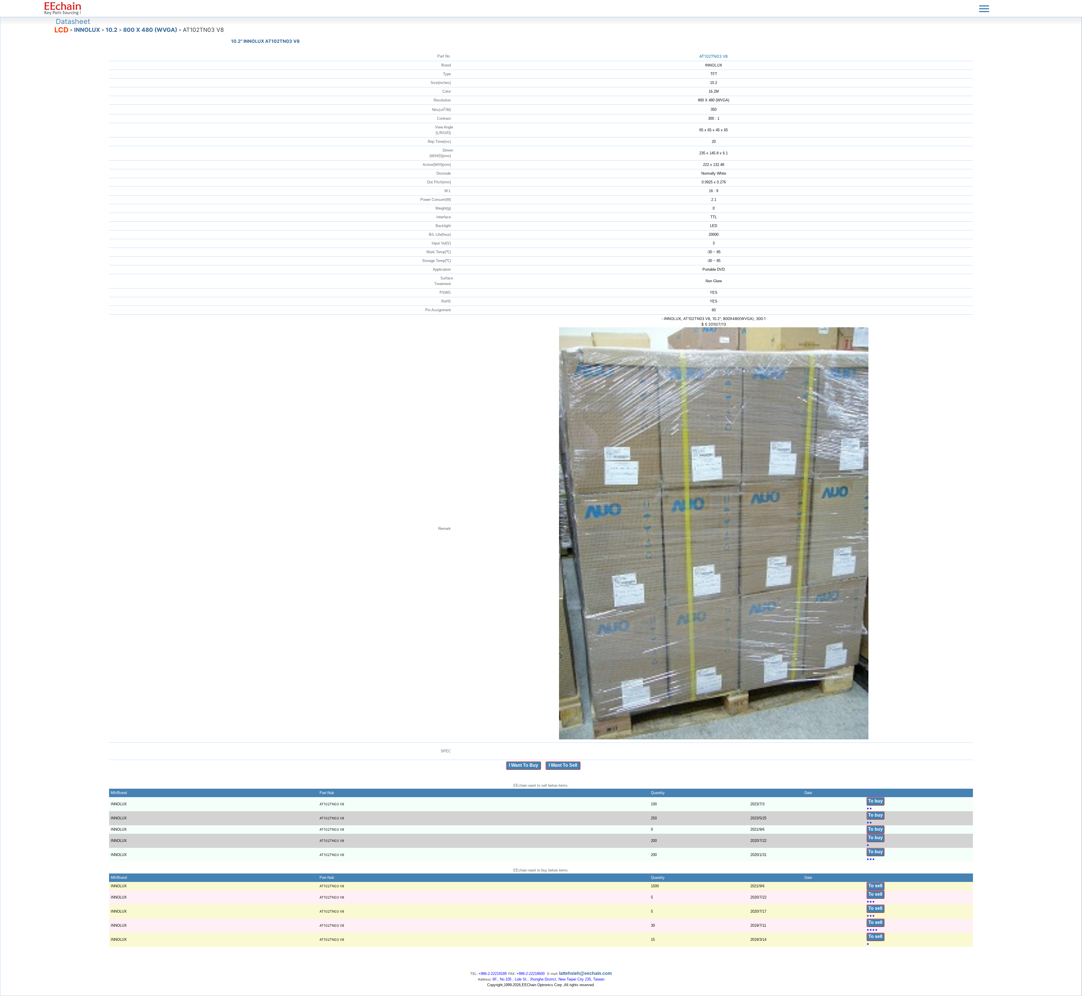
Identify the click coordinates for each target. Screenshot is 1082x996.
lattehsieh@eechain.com (585, 973)
